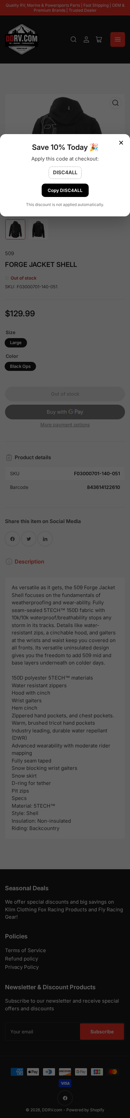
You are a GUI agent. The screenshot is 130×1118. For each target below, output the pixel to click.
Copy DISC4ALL (65, 190)
